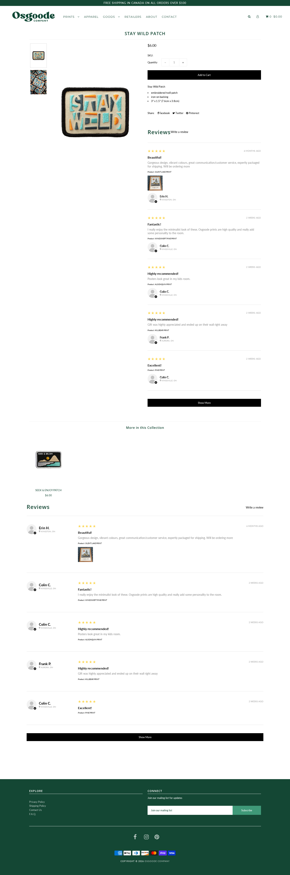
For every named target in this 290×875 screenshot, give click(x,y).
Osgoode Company (157, 861)
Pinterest (193, 113)
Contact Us (35, 809)
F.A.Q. (32, 814)
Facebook (164, 113)
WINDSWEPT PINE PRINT (166, 238)
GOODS (109, 17)
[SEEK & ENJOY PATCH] (48, 460)
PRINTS (69, 17)
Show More (204, 402)
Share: (151, 113)
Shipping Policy (37, 805)
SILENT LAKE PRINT (163, 172)
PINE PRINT (160, 370)
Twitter (179, 113)
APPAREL (91, 17)
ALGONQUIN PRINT (163, 284)
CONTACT (169, 17)
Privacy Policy (37, 801)
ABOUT (151, 17)
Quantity (152, 62)
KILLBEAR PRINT (162, 330)
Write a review (179, 132)
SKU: (150, 55)
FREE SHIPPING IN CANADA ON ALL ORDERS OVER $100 (145, 3)
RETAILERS (132, 17)
